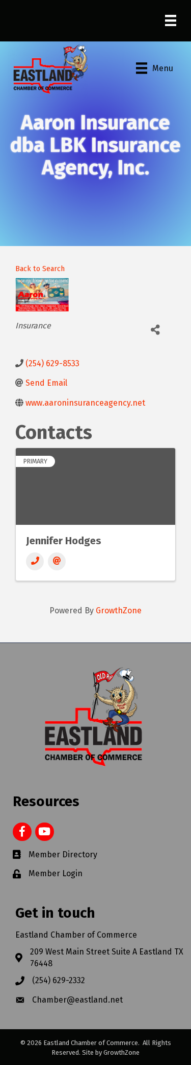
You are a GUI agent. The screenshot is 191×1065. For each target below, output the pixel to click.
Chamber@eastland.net (77, 1000)
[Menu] (170, 20)
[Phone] (35, 561)
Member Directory (63, 854)
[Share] (155, 329)
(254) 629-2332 (58, 980)
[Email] (57, 561)
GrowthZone (119, 610)
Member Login (56, 873)
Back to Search (40, 268)
